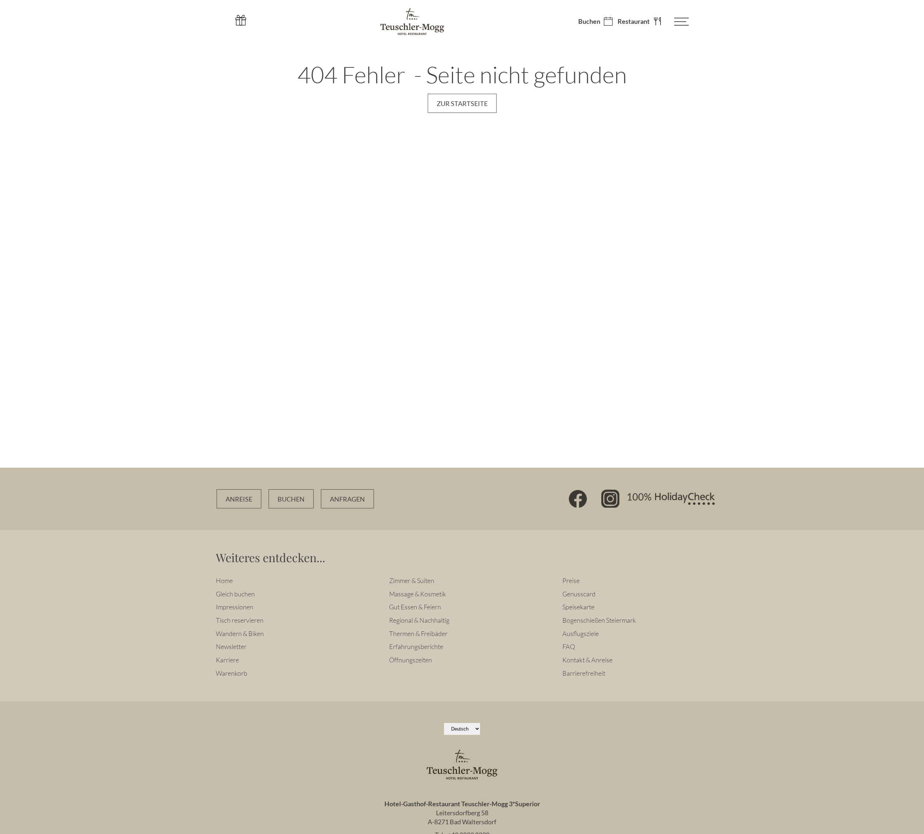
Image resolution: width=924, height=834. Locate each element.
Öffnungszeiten (410, 660)
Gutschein (240, 20)
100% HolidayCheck (671, 499)
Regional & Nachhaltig (419, 620)
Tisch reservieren (239, 620)
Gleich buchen (235, 594)
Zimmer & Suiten (411, 580)
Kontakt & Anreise (587, 660)
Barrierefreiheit (583, 673)
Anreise (239, 499)
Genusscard (579, 594)
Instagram (610, 499)
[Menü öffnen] (676, 22)
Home (224, 580)
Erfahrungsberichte (416, 646)
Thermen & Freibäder (418, 633)
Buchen (589, 21)
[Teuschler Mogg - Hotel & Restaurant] (412, 21)
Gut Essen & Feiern (415, 607)
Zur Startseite (462, 103)
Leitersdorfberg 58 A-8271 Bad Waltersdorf (462, 817)
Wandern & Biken (240, 633)
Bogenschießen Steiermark (599, 620)
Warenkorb (231, 673)
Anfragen (347, 499)
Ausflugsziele (580, 633)
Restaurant (634, 21)
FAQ (568, 646)
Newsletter (231, 646)
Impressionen (234, 607)
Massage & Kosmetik (417, 594)
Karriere (227, 660)
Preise (571, 580)
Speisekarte (578, 607)
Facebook (578, 499)
